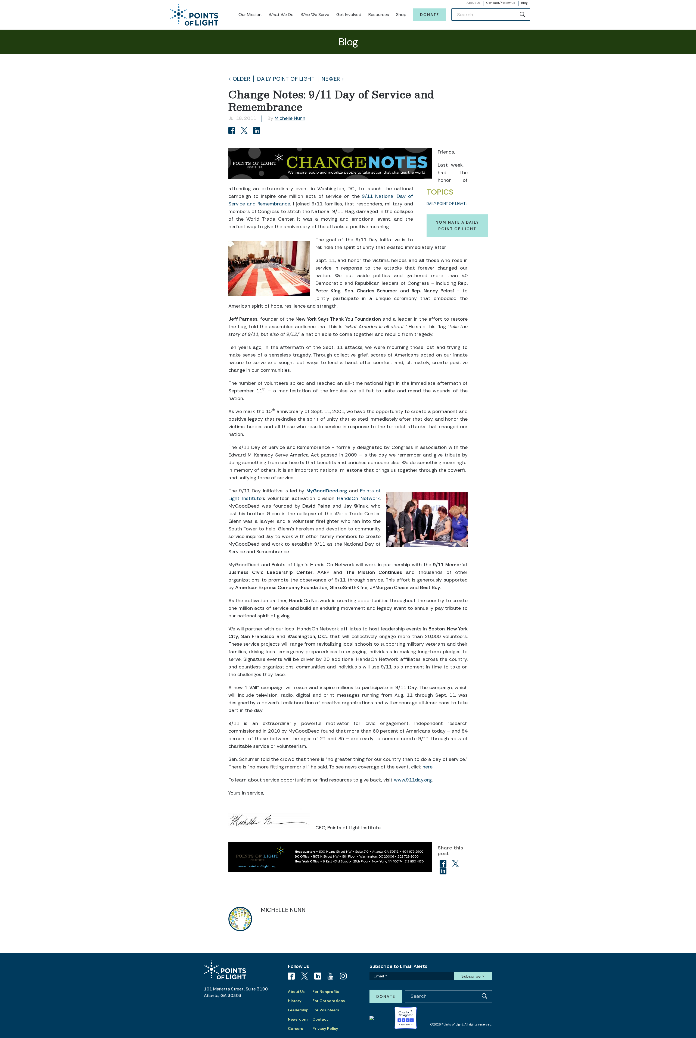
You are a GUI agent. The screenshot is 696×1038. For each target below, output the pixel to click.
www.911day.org (413, 780)
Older (241, 79)
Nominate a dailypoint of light (457, 225)
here (427, 767)
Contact (320, 1019)
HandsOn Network (358, 498)
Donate (429, 14)
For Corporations (328, 1000)
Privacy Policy (325, 1028)
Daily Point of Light (286, 79)
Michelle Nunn (290, 118)
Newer (331, 79)
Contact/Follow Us (500, 3)
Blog (524, 3)
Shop (401, 14)
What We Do (281, 14)
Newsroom (297, 1019)
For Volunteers (325, 1010)
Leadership (298, 1010)
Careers (295, 1028)
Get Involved (348, 14)
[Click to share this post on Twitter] (245, 131)
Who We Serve (315, 14)
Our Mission (250, 14)
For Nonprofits (325, 991)
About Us (474, 3)
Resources (378, 14)
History (295, 1000)
